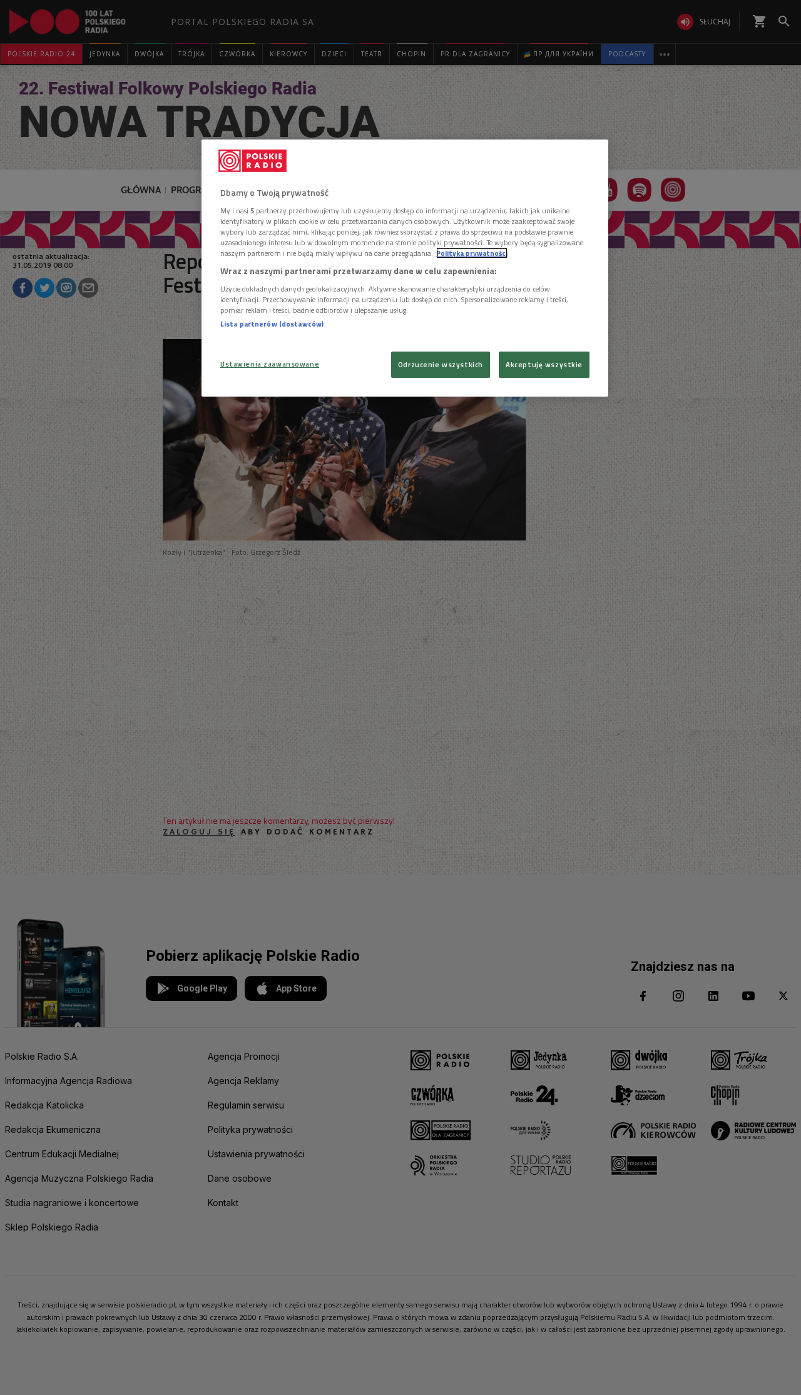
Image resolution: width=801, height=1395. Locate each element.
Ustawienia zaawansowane (269, 363)
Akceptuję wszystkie (544, 364)
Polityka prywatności (472, 253)
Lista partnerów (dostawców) (272, 323)
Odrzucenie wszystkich (440, 364)
